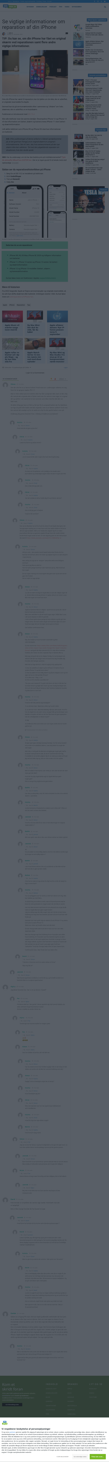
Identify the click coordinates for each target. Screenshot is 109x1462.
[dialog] (54, 1440)
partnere (12, 1432)
